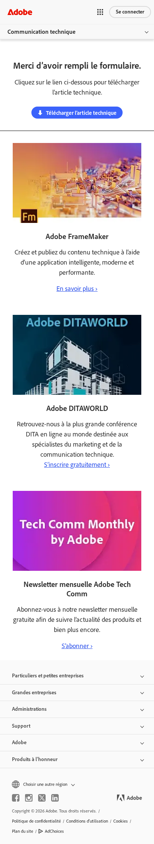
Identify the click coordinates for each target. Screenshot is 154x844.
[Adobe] (19, 12)
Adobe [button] (19, 742)
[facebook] (15, 798)
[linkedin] (55, 798)
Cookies (120, 821)
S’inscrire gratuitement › (77, 464)
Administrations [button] (29, 709)
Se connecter (130, 12)
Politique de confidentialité (36, 821)
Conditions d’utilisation (87, 821)
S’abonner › (77, 646)
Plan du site (22, 831)
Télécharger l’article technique (81, 113)
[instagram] (29, 798)
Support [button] (21, 726)
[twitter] (42, 798)
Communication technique (41, 31)
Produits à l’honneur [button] (35, 759)
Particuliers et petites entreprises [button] (48, 675)
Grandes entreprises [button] (34, 692)
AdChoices (54, 831)
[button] (100, 12)
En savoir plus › (77, 288)
